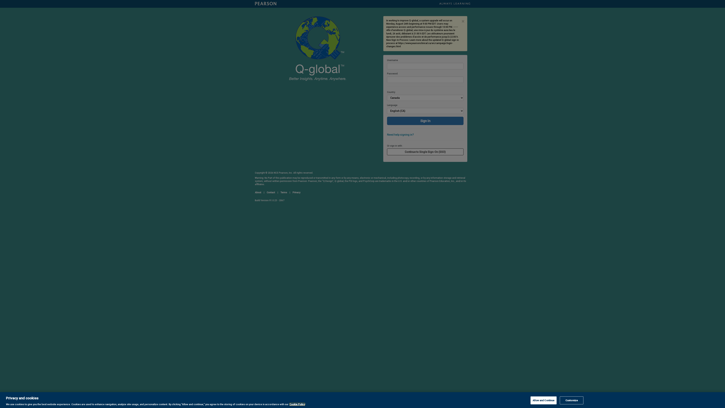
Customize (571, 400)
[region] (362, 400)
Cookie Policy (297, 404)
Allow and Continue (544, 400)
